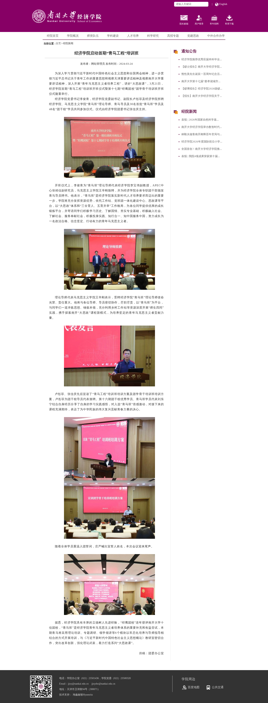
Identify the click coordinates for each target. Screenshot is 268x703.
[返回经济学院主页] (75, 12)
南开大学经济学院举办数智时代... (201, 127)
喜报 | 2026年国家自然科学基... (200, 119)
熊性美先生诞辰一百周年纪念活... (201, 74)
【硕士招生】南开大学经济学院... (201, 66)
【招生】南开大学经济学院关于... (201, 95)
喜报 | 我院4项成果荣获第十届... (200, 156)
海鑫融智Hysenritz (83, 694)
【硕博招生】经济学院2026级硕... (201, 88)
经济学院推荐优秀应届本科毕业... (201, 59)
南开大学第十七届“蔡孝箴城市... (200, 81)
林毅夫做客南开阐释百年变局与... (201, 134)
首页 (58, 43)
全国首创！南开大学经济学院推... (201, 148)
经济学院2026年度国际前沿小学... (201, 141)
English (223, 4)
